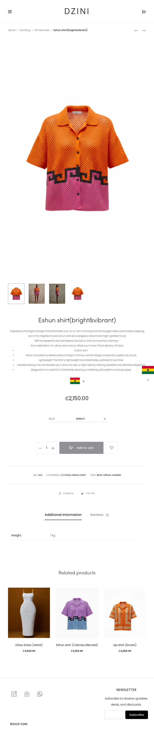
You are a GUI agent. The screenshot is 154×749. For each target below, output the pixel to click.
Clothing (24, 30)
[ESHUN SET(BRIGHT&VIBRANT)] (136, 30)
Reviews (99, 514)
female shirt (42, 30)
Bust (52, 418)
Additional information (63, 514)
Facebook (68, 493)
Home (11, 30)
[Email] (27, 694)
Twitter (90, 493)
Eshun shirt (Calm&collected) (77, 645)
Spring (107, 475)
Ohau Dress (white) (29, 645)
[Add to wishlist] (111, 448)
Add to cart (85, 448)
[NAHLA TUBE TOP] (142, 30)
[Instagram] (14, 694)
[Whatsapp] (40, 694)
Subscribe (136, 715)
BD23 (99, 475)
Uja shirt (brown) (125, 645)
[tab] (63, 515)
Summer (116, 475)
